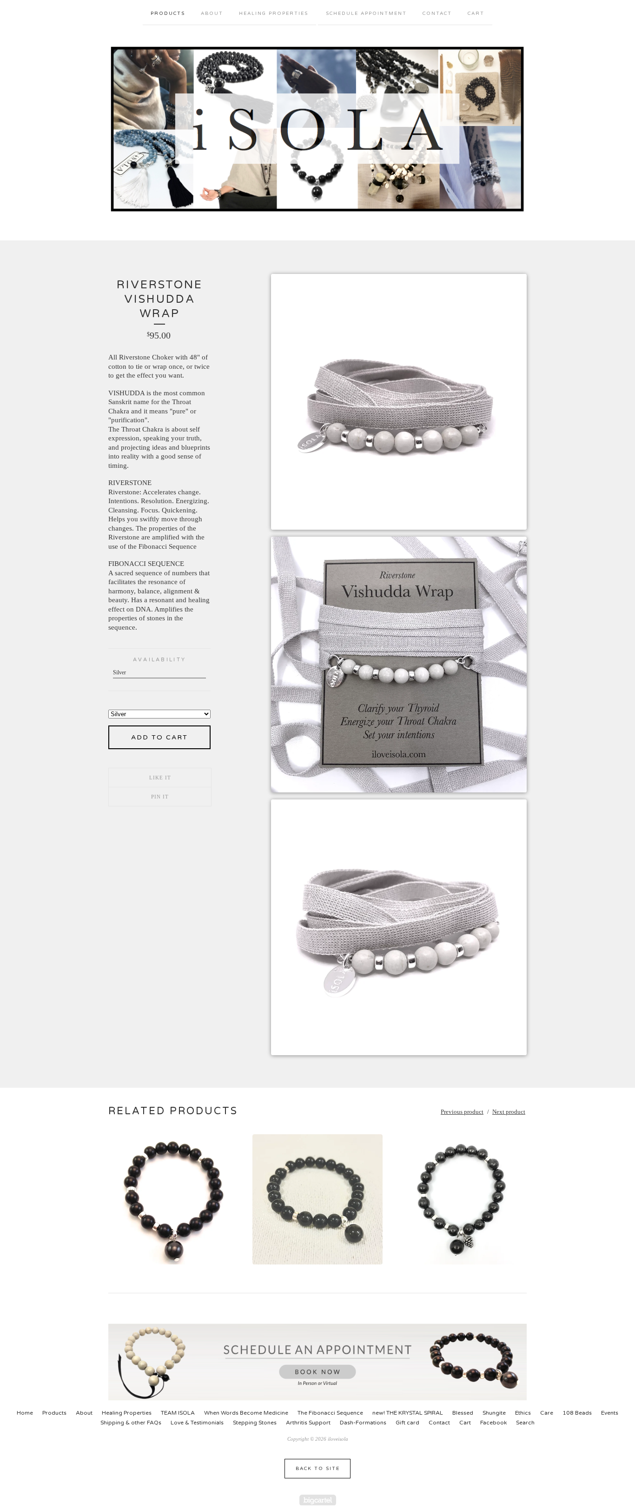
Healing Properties (273, 13)
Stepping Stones (255, 1422)
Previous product (462, 1111)
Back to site (318, 1468)
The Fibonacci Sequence (330, 1413)
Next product (508, 1111)
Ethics (523, 1413)
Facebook (493, 1422)
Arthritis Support (308, 1422)
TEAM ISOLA (178, 1413)
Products (168, 13)
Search (525, 1422)
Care (546, 1413)
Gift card (407, 1422)
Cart (476, 13)
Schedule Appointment (366, 13)
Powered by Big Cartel (317, 1500)
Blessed (462, 1413)
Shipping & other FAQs (130, 1422)
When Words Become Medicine (246, 1413)
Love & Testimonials (197, 1422)
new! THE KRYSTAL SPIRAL (407, 1413)
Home (25, 1413)
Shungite (494, 1413)
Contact (437, 13)
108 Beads (577, 1413)
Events (609, 1413)
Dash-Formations (363, 1422)
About (212, 13)
